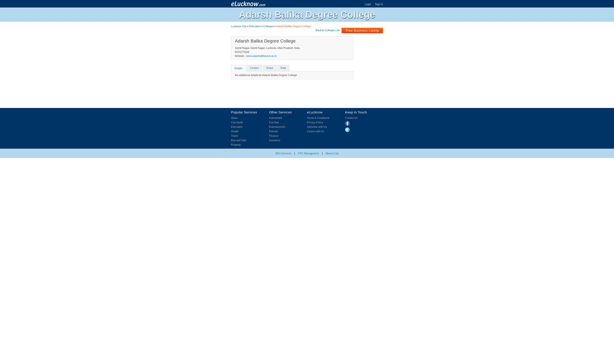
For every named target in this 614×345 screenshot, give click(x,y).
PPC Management (308, 153)
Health (235, 131)
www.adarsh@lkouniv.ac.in (261, 56)
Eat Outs (274, 122)
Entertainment (277, 127)
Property (236, 144)
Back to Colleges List (328, 30)
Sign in (379, 4)
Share (269, 68)
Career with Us (315, 131)
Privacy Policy (315, 122)
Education (255, 26)
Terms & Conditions (318, 118)
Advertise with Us (317, 127)
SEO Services (283, 153)
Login (368, 4)
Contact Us (351, 118)
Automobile (275, 118)
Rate (283, 68)
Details (238, 68)
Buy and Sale (238, 140)
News (234, 118)
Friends (273, 131)
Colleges (268, 26)
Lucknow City (238, 26)
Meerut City (332, 153)
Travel (234, 135)
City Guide (237, 122)
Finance (273, 135)
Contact (254, 68)
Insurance (274, 140)
